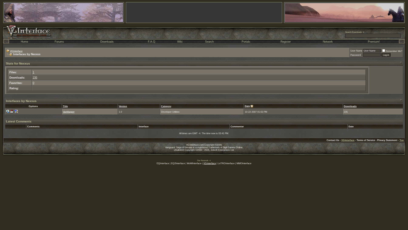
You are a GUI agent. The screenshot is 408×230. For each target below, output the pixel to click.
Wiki (180, 41)
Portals (246, 41)
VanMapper (69, 112)
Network (328, 41)
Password (355, 55)
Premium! (374, 41)
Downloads (107, 41)
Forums (59, 41)
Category (166, 106)
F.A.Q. (152, 41)
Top (402, 140)
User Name (356, 50)
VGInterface (16, 51)
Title (65, 106)
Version (123, 106)
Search (209, 41)
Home (24, 41)
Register (285, 41)
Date (247, 106)
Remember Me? (394, 51)
